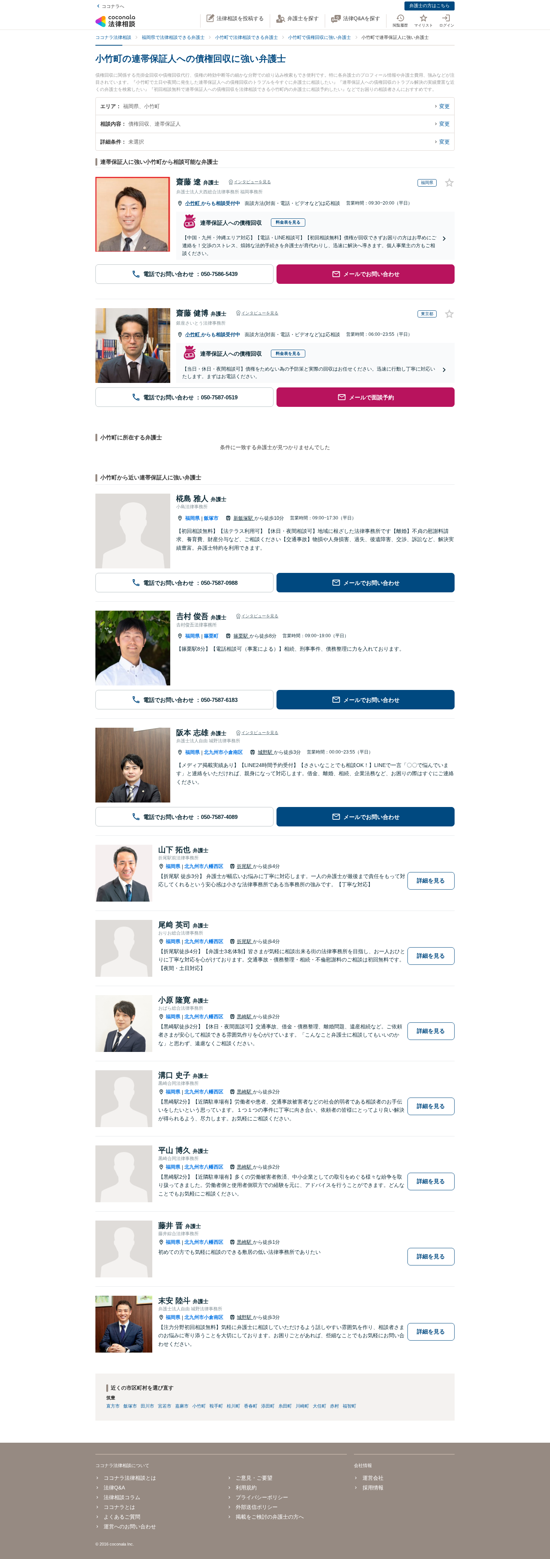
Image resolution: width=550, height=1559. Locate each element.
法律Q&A (114, 1488)
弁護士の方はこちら (429, 5)
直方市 (113, 1406)
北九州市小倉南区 (223, 752)
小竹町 (193, 203)
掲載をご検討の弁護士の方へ (270, 1517)
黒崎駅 (245, 1016)
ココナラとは (119, 1507)
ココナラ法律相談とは (130, 1478)
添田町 (268, 1406)
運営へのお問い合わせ (130, 1526)
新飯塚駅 (243, 518)
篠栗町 (211, 636)
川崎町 (302, 1406)
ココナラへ (113, 6)
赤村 (334, 1406)
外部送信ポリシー (257, 1507)
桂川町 (233, 1406)
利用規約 (246, 1488)
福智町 (349, 1406)
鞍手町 (216, 1406)
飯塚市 (211, 518)
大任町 (319, 1406)
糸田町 (285, 1406)
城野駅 (266, 752)
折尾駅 (245, 866)
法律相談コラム (122, 1497)
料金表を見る (288, 222)
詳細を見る (431, 880)
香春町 (250, 1406)
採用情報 (373, 1488)
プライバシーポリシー (262, 1497)
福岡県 (192, 518)
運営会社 (373, 1478)
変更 (444, 106)
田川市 (147, 1406)
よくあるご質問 (122, 1517)
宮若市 (164, 1406)
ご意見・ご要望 (254, 1478)
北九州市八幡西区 (203, 866)
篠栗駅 (241, 636)
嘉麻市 (182, 1406)
